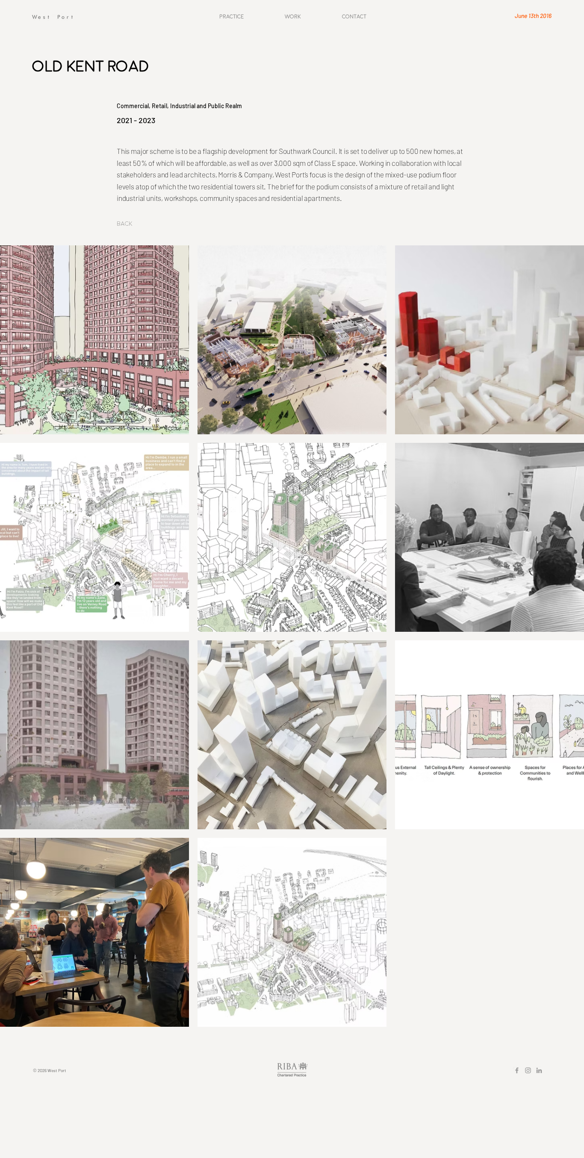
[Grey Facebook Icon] (517, 1070)
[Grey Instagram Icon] (528, 1070)
